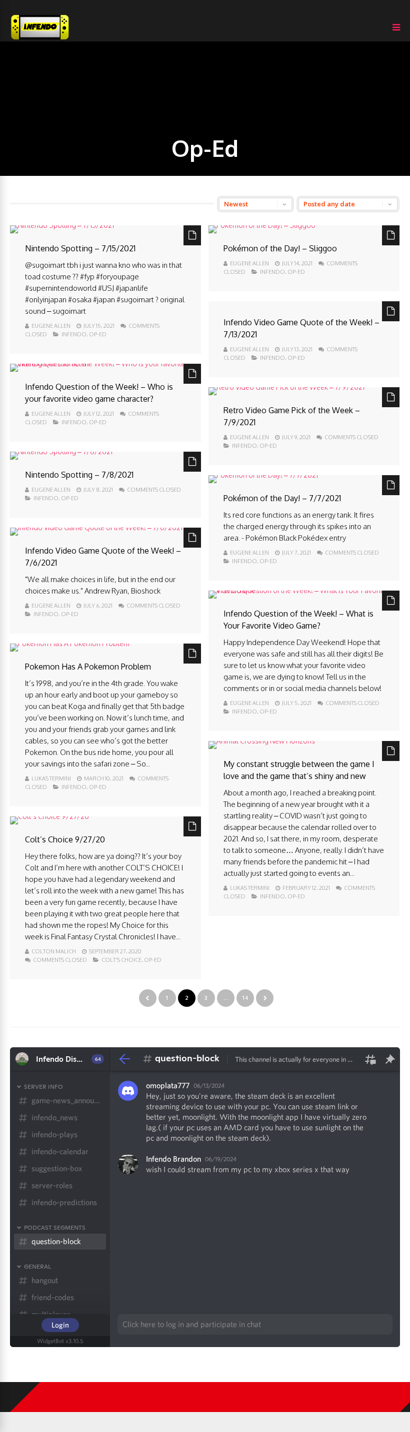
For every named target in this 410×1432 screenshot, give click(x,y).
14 (245, 997)
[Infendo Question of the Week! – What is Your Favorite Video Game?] (304, 590)
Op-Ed (97, 334)
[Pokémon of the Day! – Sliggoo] (262, 225)
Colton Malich (54, 951)
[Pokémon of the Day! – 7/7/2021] (263, 475)
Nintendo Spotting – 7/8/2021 (79, 475)
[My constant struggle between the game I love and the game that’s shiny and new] (261, 740)
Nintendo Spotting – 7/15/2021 (80, 248)
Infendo (74, 334)
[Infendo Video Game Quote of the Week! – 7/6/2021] (96, 527)
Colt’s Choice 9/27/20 (65, 839)
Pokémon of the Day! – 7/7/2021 (282, 498)
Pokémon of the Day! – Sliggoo (280, 248)
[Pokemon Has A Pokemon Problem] (70, 643)
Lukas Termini (51, 778)
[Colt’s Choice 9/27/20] (49, 816)
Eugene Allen (51, 325)
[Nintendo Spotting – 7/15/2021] (62, 225)
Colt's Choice (122, 959)
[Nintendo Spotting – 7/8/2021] (61, 451)
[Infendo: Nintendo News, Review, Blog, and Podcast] (40, 39)
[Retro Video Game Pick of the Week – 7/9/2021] (286, 387)
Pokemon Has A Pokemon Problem (88, 667)
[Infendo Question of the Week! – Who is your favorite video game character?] (105, 363)
